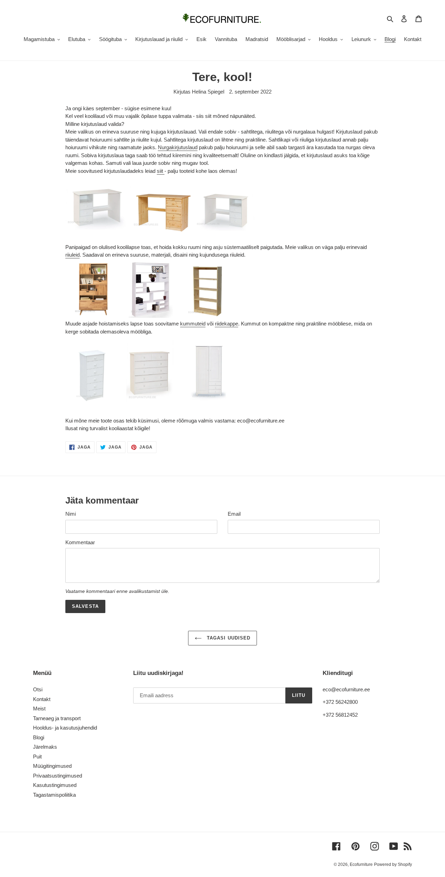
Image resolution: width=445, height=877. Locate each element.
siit (160, 171)
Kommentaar (80, 542)
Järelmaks (45, 747)
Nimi (70, 514)
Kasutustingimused (54, 785)
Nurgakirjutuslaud (177, 147)
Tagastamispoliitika (54, 795)
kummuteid (192, 324)
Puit (37, 756)
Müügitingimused (52, 766)
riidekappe (226, 324)
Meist (39, 708)
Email (234, 514)
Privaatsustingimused (57, 776)
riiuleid (72, 255)
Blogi (38, 737)
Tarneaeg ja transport (57, 718)
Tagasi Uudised (227, 638)
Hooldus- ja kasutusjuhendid (65, 728)
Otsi (37, 689)
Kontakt (41, 699)
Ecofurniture (361, 864)
